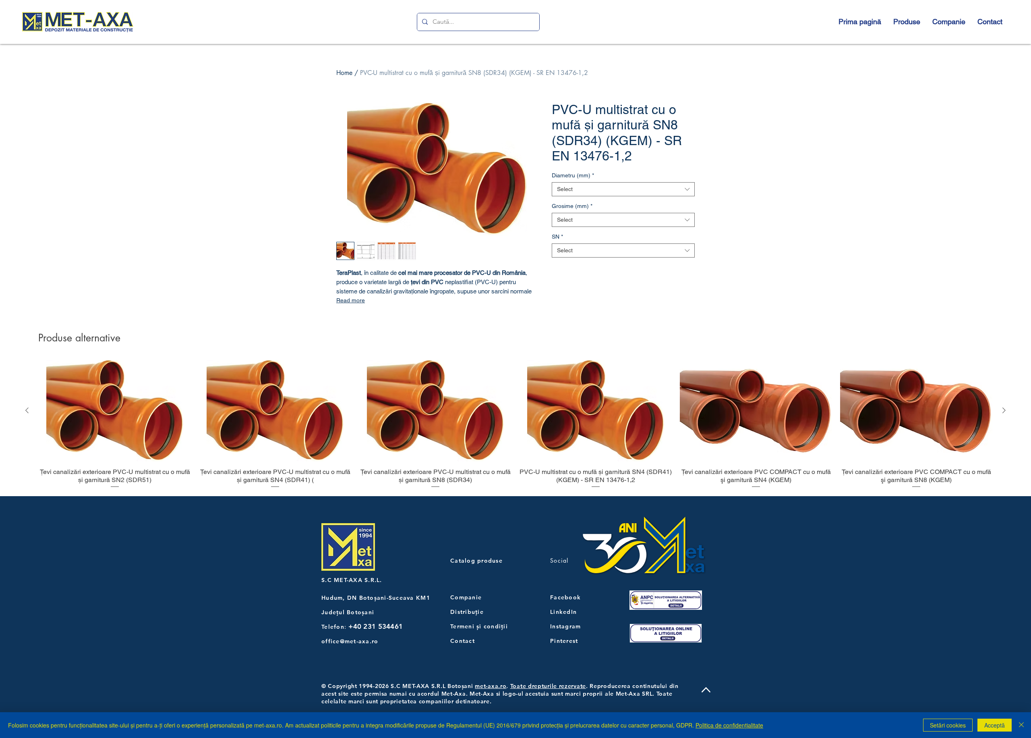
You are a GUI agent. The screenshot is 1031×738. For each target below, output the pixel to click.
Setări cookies (948, 725)
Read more (350, 300)
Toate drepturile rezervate (548, 686)
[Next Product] (1004, 410)
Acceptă (994, 725)
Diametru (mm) (573, 175)
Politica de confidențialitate (729, 725)
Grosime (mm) (572, 206)
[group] (515, 424)
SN (557, 236)
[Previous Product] (27, 410)
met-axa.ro (490, 686)
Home (344, 73)
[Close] (1021, 725)
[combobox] (623, 189)
